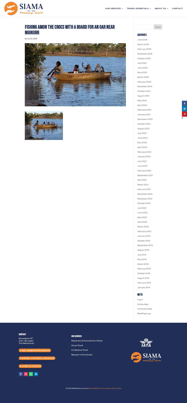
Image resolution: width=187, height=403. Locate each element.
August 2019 (143, 250)
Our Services (113, 9)
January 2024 (143, 114)
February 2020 (144, 231)
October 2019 (143, 240)
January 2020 (143, 236)
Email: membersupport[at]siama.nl (36, 350)
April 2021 (142, 180)
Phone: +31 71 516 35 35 (31, 366)
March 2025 (143, 77)
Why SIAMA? (93, 388)
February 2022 (144, 170)
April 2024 (142, 105)
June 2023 (142, 138)
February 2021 (144, 189)
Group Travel (77, 345)
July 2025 (142, 63)
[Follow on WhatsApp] (31, 374)
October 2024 (143, 91)
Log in (140, 299)
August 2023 (143, 128)
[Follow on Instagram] (26, 374)
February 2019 (144, 268)
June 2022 (142, 166)
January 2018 (143, 287)
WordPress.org (144, 313)
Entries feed (142, 304)
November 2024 (144, 86)
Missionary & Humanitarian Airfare (86, 340)
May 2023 (142, 142)
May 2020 (142, 217)
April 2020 (142, 222)
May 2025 (142, 72)
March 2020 (143, 226)
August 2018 (143, 278)
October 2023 (143, 124)
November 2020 (144, 198)
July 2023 (142, 133)
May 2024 (142, 100)
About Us (160, 9)
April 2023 (142, 147)
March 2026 (143, 44)
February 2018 (144, 282)
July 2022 (142, 161)
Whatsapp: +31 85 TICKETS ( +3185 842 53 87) (38, 358)
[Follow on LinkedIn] (36, 374)
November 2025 (144, 53)
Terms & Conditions (104, 388)
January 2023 (143, 156)
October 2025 (143, 58)
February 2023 (144, 152)
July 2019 (141, 254)
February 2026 (144, 49)
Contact (177, 9)
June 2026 (142, 39)
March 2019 (143, 264)
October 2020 (143, 203)
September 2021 (145, 175)
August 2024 (143, 95)
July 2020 (142, 208)
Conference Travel (79, 350)
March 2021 (143, 184)
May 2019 (142, 259)
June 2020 (142, 212)
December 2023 (145, 119)
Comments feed (144, 308)
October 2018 (143, 273)
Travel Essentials (138, 9)
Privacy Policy (116, 388)
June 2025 (142, 67)
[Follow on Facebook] (21, 374)
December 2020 (145, 194)
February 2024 (144, 109)
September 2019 (145, 245)
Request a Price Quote (81, 354)
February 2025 (144, 82)
